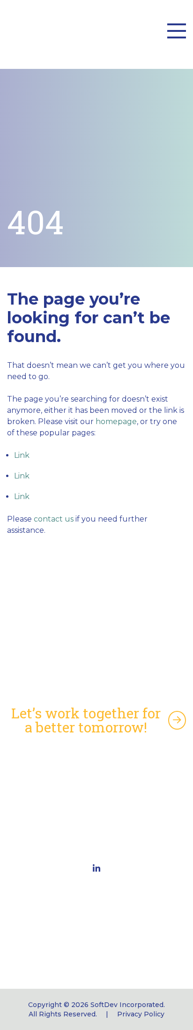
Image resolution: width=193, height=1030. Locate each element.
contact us (54, 519)
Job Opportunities (96, 820)
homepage (116, 421)
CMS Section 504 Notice (96, 790)
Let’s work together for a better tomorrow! (86, 720)
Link (22, 455)
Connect (97, 835)
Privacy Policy (140, 1014)
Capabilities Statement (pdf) (97, 760)
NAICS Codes (96, 775)
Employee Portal (97, 805)
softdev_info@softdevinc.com (96, 949)
